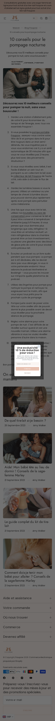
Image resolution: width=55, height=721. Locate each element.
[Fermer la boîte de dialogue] (39, 346)
